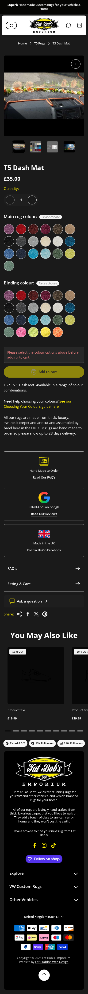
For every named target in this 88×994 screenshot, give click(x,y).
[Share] (19, 614)
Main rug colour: (32, 216)
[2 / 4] (35, 147)
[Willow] (9, 266)
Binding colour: (30, 283)
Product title (16, 710)
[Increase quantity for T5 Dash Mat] (32, 200)
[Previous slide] (12, 92)
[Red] (21, 229)
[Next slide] (75, 92)
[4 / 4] (69, 147)
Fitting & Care (19, 583)
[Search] (68, 25)
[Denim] (33, 253)
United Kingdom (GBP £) (41, 916)
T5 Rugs (39, 43)
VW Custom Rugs (25, 886)
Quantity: (11, 188)
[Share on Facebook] (28, 614)
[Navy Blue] (21, 253)
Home (22, 43)
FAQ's (12, 568)
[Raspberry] (45, 229)
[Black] (9, 241)
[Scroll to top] (44, 975)
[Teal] (70, 241)
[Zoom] (75, 64)
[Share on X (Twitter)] (36, 614)
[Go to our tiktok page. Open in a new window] (53, 845)
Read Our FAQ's (44, 477)
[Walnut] (70, 229)
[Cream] (45, 241)
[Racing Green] (58, 253)
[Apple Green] (70, 253)
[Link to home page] (44, 771)
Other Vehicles (23, 899)
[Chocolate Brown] (58, 229)
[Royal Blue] (9, 253)
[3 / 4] (52, 147)
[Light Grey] (33, 241)
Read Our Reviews (44, 514)
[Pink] (21, 332)
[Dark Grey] (21, 241)
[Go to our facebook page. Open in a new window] (35, 845)
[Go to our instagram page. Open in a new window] (44, 845)
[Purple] (9, 229)
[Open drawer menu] (11, 25)
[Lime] (33, 332)
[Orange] (58, 332)
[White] (58, 241)
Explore (16, 873)
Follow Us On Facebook (44, 550)
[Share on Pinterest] (45, 614)
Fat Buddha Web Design (52, 962)
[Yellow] (45, 332)
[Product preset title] (36, 675)
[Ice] (45, 253)
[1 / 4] (18, 147)
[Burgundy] (33, 229)
